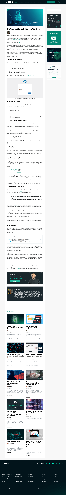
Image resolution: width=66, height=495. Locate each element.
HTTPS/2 (29, 479)
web (19, 42)
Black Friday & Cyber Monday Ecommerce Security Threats (32, 383)
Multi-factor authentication (14, 169)
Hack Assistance (5, 479)
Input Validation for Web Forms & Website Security (34, 355)
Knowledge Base (44, 472)
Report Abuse (43, 479)
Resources (33, 2)
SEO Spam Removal (18, 481)
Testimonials (56, 481)
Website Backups (5, 478)
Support (43, 470)
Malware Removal (18, 476)
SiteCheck (43, 474)
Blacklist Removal (18, 479)
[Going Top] (61, 486)
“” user (19, 172)
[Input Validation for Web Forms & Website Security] (34, 348)
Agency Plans (30, 476)
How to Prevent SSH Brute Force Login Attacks (15, 355)
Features (27, 2)
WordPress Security (5, 476)
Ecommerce (30, 474)
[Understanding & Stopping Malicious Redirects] (34, 319)
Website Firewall (5, 472)
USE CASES (30, 470)
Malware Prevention (18, 478)
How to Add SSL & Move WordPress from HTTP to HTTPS (34, 442)
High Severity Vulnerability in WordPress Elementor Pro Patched (14, 413)
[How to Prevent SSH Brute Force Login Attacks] (15, 348)
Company (56, 470)
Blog (55, 476)
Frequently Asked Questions (53, 488)
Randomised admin (12, 170)
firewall (15, 269)
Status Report (43, 481)
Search (58, 9)
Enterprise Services (31, 478)
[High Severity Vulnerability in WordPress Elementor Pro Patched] (15, 404)
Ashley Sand (29, 446)
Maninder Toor (11, 330)
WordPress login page (17, 39)
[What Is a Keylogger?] (15, 434)
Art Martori (29, 330)
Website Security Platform (7, 474)
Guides (42, 476)
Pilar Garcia (10, 386)
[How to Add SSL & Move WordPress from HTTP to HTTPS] (34, 434)
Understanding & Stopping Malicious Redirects (32, 327)
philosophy (17, 205)
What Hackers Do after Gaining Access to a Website (14, 383)
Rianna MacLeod (11, 357)
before (13, 123)
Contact (55, 474)
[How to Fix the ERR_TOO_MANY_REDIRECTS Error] (15, 319)
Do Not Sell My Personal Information (37, 488)
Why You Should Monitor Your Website (34, 412)
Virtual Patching (31, 481)
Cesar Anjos (29, 414)
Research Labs (43, 478)
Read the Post (9, 367)
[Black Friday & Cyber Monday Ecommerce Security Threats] (34, 375)
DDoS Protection (18, 472)
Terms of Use (11, 488)
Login (57, 2)
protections (18, 268)
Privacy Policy (22, 488)
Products (21, 2)
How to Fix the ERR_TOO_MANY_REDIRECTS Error (15, 327)
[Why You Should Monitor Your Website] (34, 404)
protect (27, 269)
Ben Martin (12, 31)
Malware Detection (18, 474)
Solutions (17, 470)
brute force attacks (31, 75)
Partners (55, 479)
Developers (30, 472)
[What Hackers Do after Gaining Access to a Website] (15, 375)
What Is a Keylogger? (13, 441)
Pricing (39, 2)
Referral (55, 478)
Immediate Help (51, 2)
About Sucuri (56, 472)
